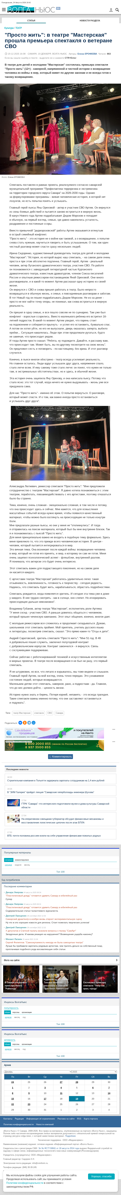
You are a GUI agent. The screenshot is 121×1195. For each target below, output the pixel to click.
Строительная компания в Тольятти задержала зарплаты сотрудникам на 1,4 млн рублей (55, 780)
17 (45, 1099)
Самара (59, 713)
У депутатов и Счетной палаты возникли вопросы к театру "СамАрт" (41, 930)
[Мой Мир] (33, 723)
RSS (79, 1119)
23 (29, 1104)
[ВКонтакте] (20, 723)
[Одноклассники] (25, 723)
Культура (9, 27)
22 (12, 1104)
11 (61, 1093)
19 (77, 1099)
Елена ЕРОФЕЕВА (87, 53)
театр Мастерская (21, 713)
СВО (50, 713)
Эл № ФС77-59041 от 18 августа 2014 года (58, 1148)
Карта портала (91, 1119)
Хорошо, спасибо (101, 1176)
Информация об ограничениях (40, 1119)
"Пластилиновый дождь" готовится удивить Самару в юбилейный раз (41, 895)
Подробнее (70, 1136)
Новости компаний (45, 1124)
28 (77, 1082)
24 (12, 1082)
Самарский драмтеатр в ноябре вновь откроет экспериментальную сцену (44, 919)
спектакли (39, 713)
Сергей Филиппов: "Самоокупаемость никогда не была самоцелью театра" (44, 942)
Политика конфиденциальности (18, 1124)
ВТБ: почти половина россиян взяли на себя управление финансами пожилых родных (54, 835)
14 (109, 1093)
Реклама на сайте (66, 1119)
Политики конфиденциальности (24, 1183)
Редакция (19, 1119)
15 (12, 1099)
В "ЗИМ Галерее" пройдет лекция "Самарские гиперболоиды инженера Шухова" (50, 792)
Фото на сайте (12, 960)
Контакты (7, 1119)
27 (61, 1082)
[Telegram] (29, 723)
